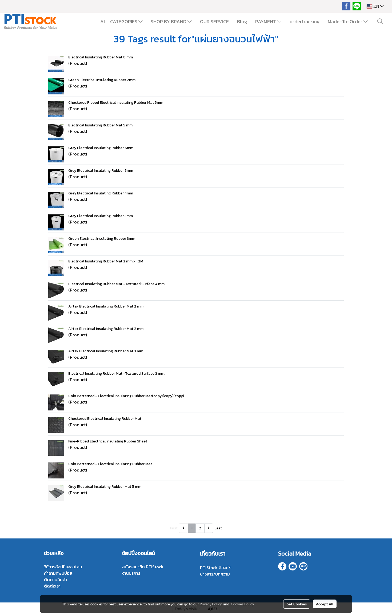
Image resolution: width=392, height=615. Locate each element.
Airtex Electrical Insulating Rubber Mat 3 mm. (106, 351)
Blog (242, 21)
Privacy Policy (211, 603)
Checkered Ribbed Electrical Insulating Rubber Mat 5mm (115, 102)
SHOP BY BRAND (169, 21)
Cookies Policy (242, 603)
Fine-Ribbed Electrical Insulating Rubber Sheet (107, 441)
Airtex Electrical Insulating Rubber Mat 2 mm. (106, 306)
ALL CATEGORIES (119, 21)
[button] (380, 21)
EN (376, 6)
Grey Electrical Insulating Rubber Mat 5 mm (104, 486)
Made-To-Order (345, 21)
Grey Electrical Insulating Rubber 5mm (100, 170)
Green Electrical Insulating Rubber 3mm (101, 238)
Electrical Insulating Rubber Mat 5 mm (100, 125)
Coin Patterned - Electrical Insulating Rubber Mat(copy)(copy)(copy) (126, 396)
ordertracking (304, 21)
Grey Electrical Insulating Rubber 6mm (100, 148)
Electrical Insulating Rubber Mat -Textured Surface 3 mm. (116, 373)
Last (218, 528)
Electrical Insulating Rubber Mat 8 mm (100, 57)
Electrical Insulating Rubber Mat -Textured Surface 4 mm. (116, 284)
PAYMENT (266, 21)
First (174, 528)
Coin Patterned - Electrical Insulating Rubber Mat (110, 464)
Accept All (324, 603)
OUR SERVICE (214, 21)
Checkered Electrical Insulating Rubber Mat (104, 418)
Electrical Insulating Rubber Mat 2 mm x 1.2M (105, 261)
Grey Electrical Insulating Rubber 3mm (100, 216)
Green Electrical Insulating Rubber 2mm (101, 80)
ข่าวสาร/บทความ (215, 574)
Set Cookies (297, 603)
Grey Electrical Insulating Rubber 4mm (100, 193)
